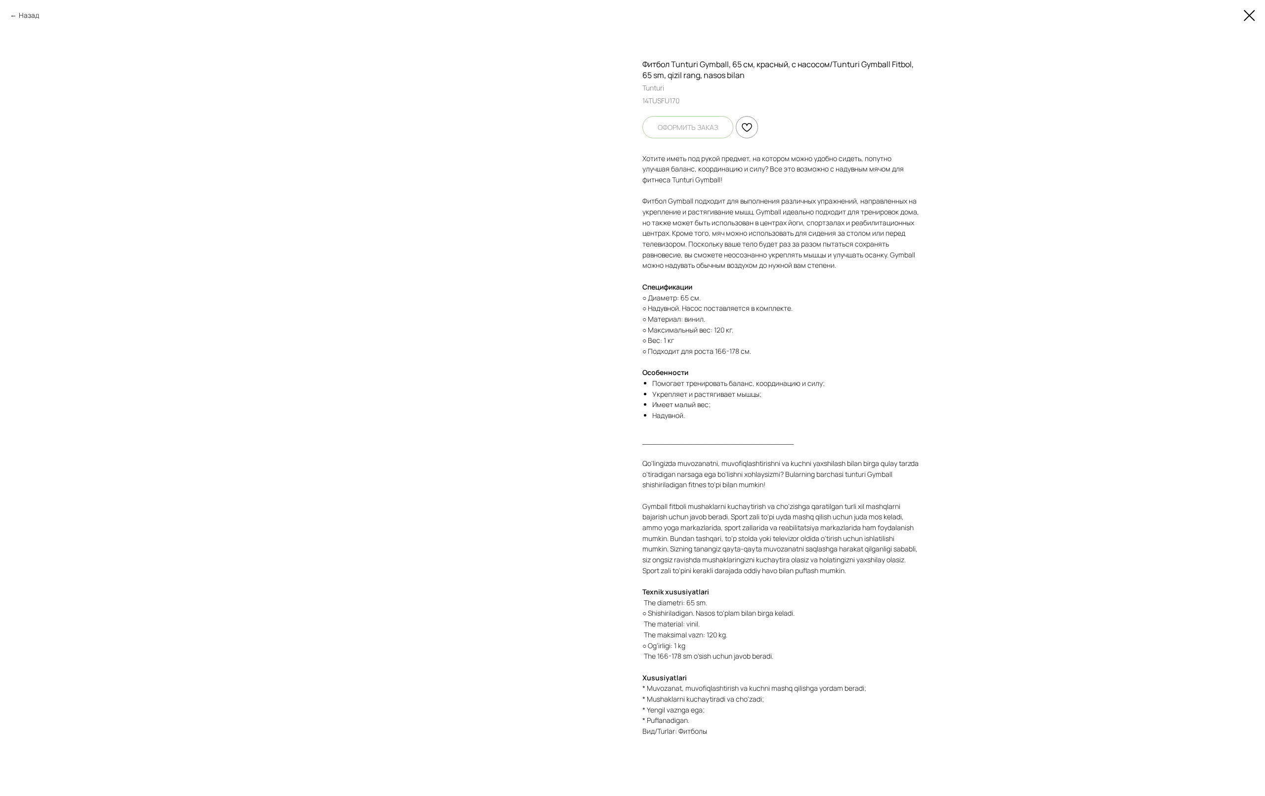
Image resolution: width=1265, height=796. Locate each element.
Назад (29, 15)
